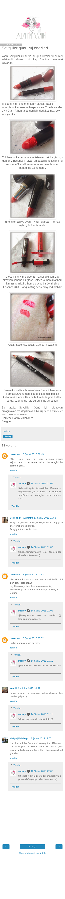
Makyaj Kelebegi (19, 738)
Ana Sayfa (32, 846)
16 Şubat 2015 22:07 (42, 771)
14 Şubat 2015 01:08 (42, 547)
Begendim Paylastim (21, 517)
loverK (13, 688)
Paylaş (8, 436)
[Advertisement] (32, 9)
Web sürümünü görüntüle (32, 853)
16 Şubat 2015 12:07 (40, 738)
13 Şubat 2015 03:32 (33, 638)
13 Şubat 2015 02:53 (33, 574)
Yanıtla (13, 470)
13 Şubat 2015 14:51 (29, 688)
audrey (22, 483)
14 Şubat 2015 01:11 (42, 660)
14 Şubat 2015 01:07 (42, 483)
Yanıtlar (17, 477)
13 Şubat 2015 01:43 (33, 454)
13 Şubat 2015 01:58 (45, 517)
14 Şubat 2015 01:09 (42, 610)
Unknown (15, 454)
